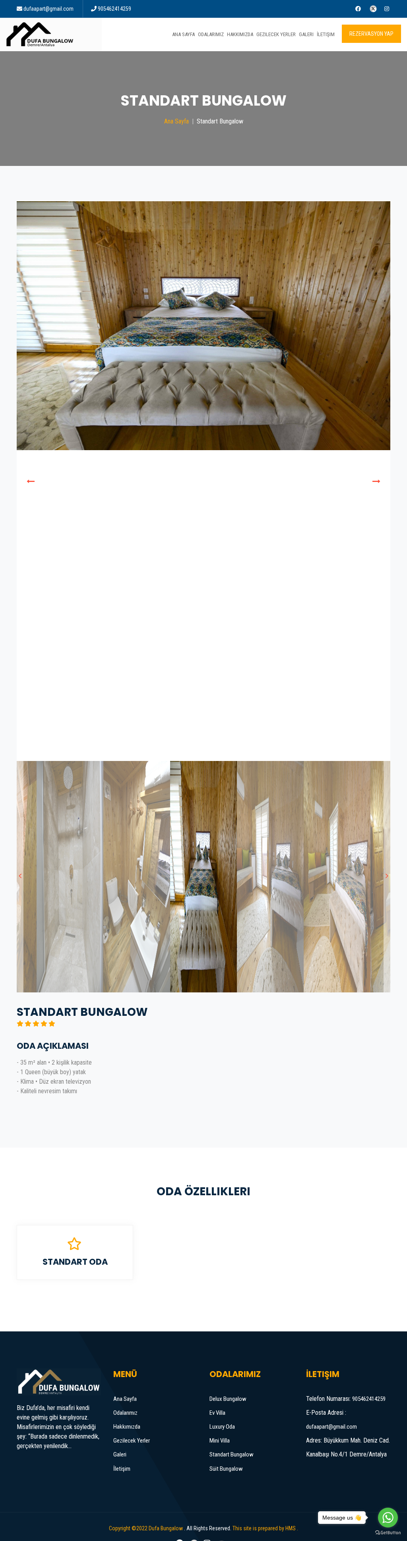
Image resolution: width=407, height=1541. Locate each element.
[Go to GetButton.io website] (388, 1532)
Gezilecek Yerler (276, 34)
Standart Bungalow (231, 1454)
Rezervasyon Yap (371, 34)
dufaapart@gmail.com (48, 9)
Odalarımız (211, 34)
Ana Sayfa (183, 34)
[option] (203, 481)
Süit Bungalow (226, 1468)
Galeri (306, 34)
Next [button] (376, 481)
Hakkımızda (240, 34)
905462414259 (114, 9)
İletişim (326, 34)
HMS (290, 1528)
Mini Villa (219, 1440)
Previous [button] (31, 481)
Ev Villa (217, 1412)
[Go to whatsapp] (388, 1518)
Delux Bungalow (227, 1398)
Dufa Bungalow (166, 1528)
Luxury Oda (222, 1426)
